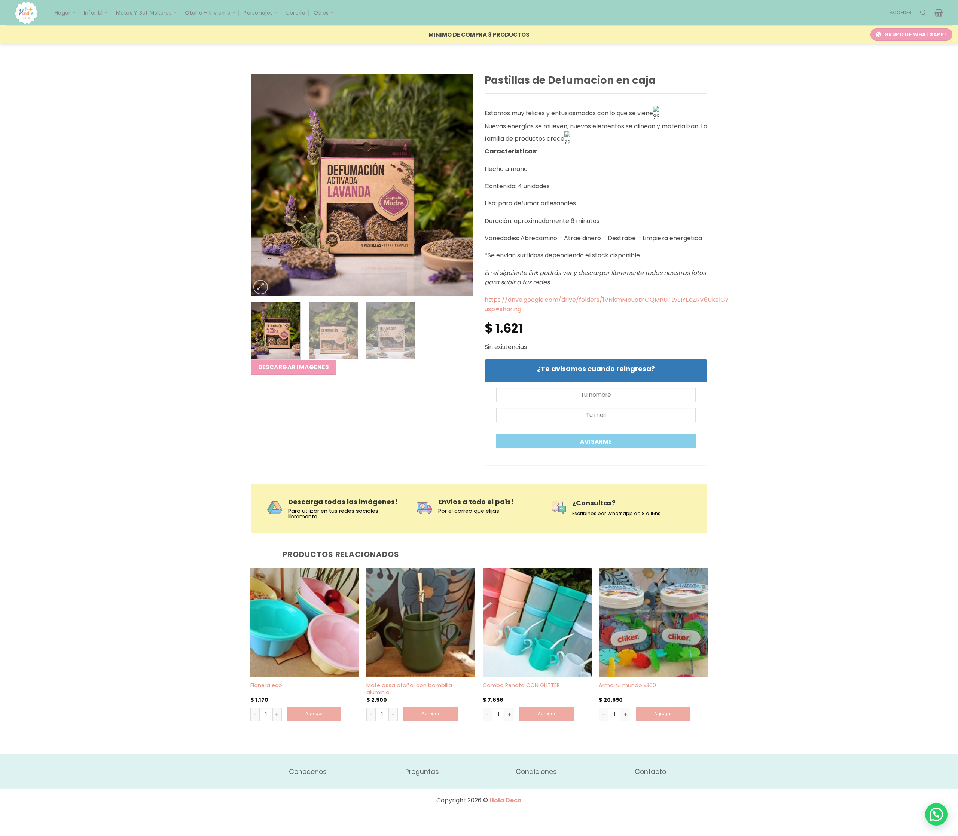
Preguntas (422, 771)
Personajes (258, 12)
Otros (321, 12)
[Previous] (264, 185)
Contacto (650, 771)
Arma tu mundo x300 (627, 685)
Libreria (295, 12)
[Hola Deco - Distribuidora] (29, 12)
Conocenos (308, 771)
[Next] (459, 185)
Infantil (93, 12)
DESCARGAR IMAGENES (293, 367)
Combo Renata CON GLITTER (521, 685)
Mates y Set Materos (144, 12)
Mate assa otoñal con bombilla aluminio (409, 689)
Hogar (62, 12)
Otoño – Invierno (207, 12)
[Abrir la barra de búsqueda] (923, 13)
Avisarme (596, 441)
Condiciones (536, 771)
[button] (901, 12)
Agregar (314, 714)
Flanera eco (266, 685)
